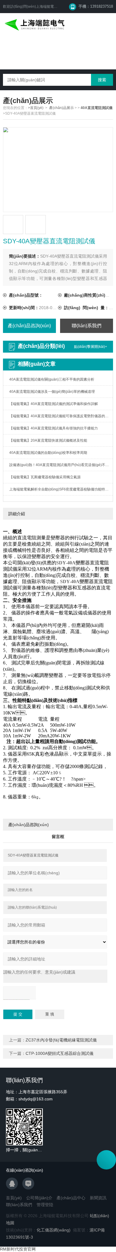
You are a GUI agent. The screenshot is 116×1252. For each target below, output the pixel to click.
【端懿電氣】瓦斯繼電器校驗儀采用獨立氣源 (45, 477)
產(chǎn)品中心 (71, 1197)
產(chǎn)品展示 (61, 108)
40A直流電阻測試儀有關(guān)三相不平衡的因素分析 (51, 379)
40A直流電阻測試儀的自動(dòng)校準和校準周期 (48, 453)
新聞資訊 (98, 1197)
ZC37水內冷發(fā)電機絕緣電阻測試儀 (61, 1040)
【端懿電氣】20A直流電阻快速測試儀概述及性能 (48, 440)
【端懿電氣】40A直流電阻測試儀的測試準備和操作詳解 (53, 404)
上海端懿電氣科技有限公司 (57, 6)
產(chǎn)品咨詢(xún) (29, 325)
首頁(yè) (14, 1197)
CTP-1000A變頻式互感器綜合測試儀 (59, 1053)
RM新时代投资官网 (18, 1249)
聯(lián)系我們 (86, 325)
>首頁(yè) (35, 108)
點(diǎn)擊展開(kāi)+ (90, 347)
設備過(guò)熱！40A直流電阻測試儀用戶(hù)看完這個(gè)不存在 (60, 465)
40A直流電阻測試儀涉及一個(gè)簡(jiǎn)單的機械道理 (52, 392)
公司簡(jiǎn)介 (39, 1197)
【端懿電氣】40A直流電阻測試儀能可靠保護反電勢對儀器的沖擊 (60, 416)
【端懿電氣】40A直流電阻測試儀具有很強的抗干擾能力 (53, 428)
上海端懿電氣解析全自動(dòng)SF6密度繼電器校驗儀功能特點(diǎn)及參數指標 (61, 489)
